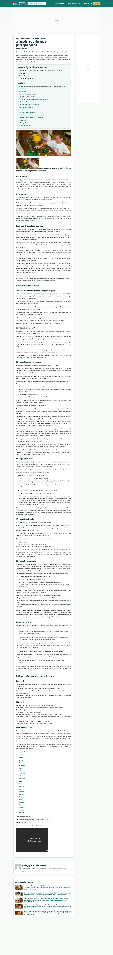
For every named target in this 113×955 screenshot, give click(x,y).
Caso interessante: (26, 125)
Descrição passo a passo (27, 97)
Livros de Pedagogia (73, 3)
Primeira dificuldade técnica (28, 94)
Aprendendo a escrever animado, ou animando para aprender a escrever (43, 86)
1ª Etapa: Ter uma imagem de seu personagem (34, 99)
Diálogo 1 (23, 120)
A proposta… (23, 91)
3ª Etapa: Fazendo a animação (29, 104)
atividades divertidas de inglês (25, 221)
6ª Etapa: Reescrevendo (27, 112)
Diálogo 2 (23, 123)
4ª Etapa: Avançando (26, 107)
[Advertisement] (56, 21)
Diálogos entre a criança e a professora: (31, 117)
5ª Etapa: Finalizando (26, 110)
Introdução (22, 89)
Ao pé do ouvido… (24, 115)
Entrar (96, 3)
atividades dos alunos (25, 573)
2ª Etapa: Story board (26, 102)
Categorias (85, 3)
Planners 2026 (59, 3)
